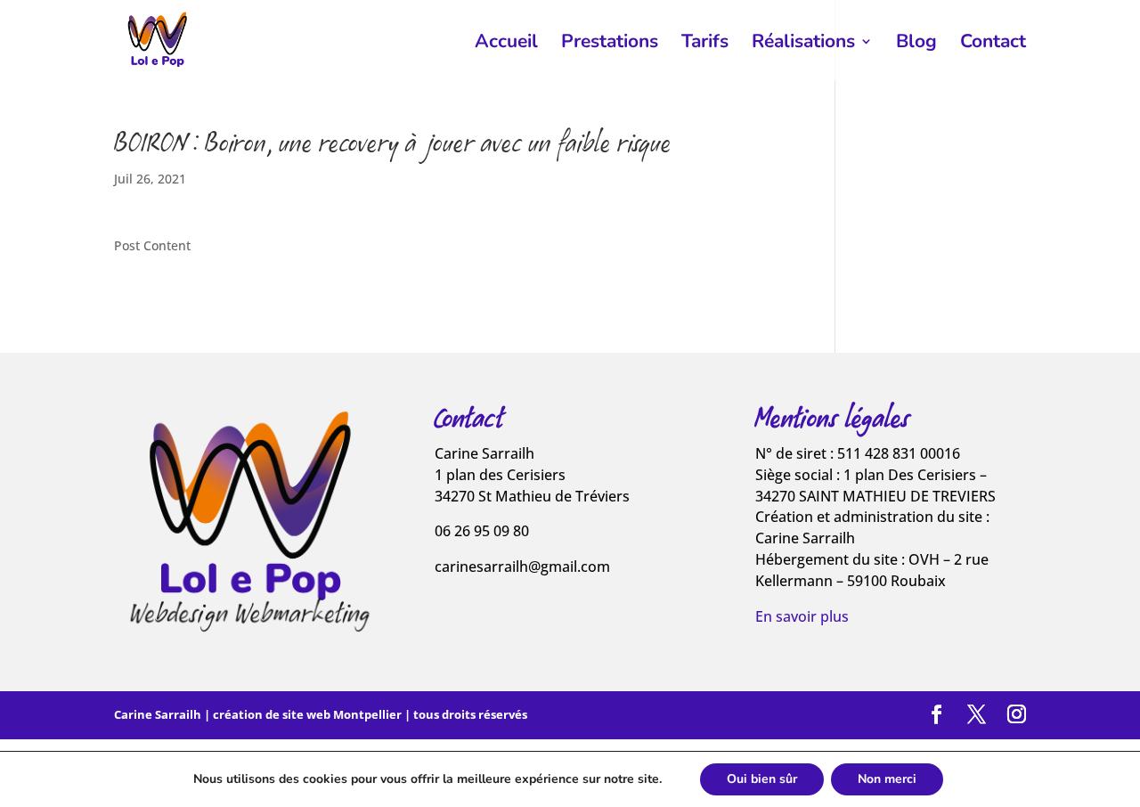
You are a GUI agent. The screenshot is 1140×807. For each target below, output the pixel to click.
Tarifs (705, 44)
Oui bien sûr (762, 778)
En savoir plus (802, 616)
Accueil (506, 44)
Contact (993, 44)
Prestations (609, 44)
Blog (916, 44)
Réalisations (803, 44)
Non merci (887, 778)
